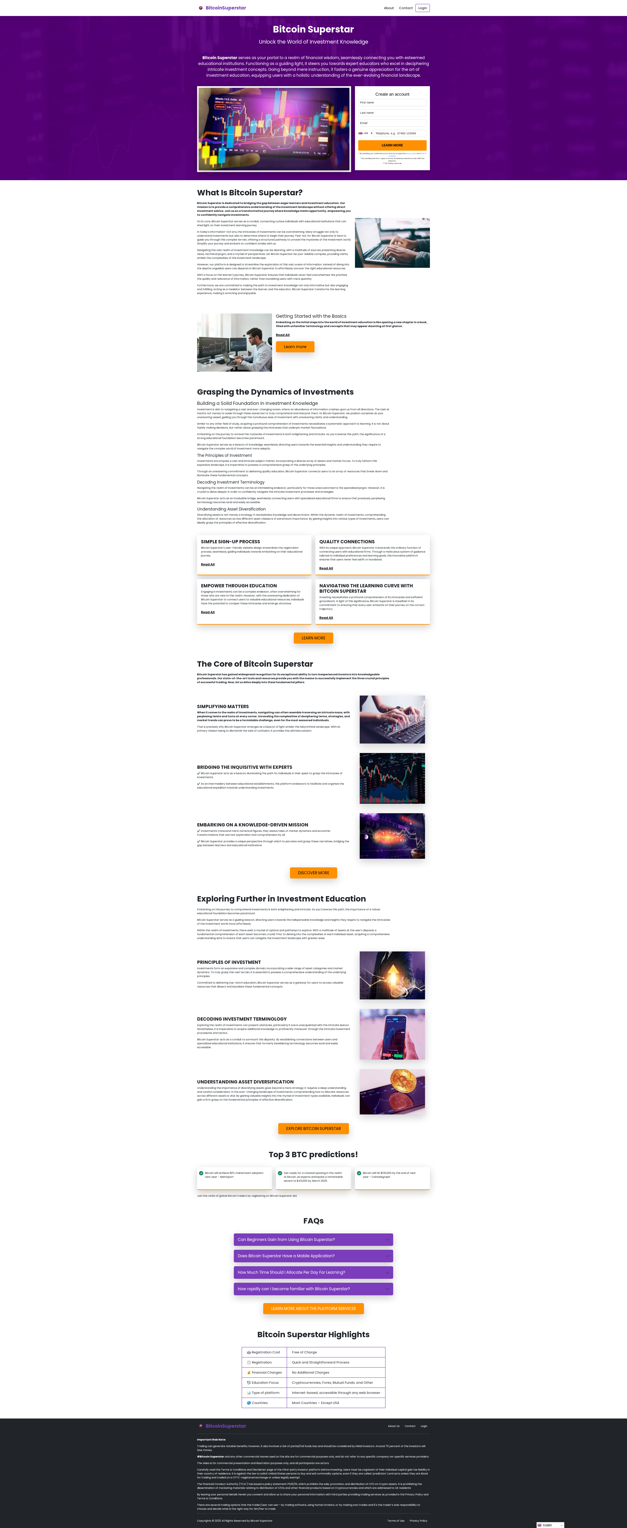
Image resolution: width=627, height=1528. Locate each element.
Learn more (295, 346)
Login (422, 8)
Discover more (313, 873)
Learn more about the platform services (313, 1308)
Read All (283, 335)
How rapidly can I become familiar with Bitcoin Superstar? (294, 1289)
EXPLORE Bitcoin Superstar (313, 1128)
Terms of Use (395, 1521)
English (547, 1525)
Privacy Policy (418, 1521)
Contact (406, 8)
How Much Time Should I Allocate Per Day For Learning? (291, 1272)
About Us (394, 1426)
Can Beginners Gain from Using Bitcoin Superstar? (286, 1239)
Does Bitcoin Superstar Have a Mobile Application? (286, 1256)
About (389, 8)
